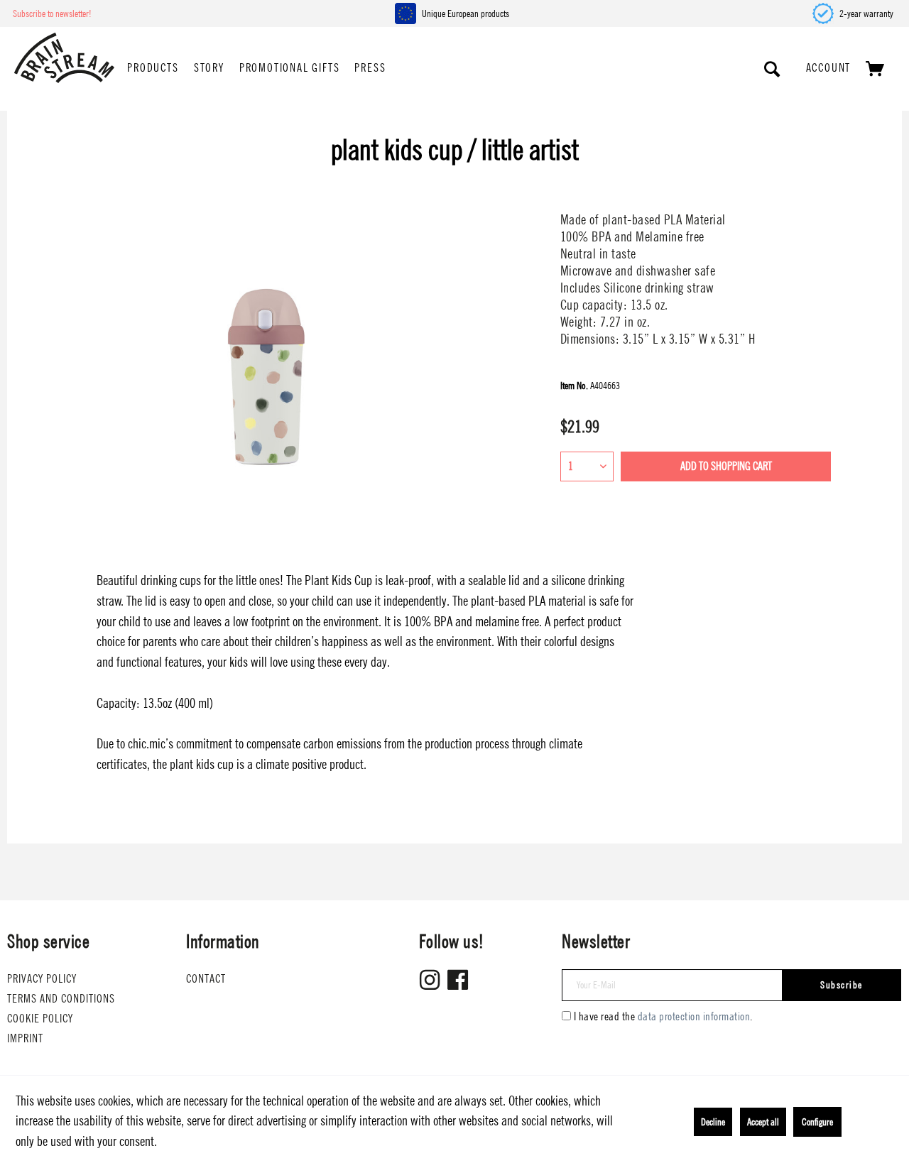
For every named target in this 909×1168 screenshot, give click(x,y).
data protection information (694, 1016)
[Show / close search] (772, 69)
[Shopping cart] (875, 69)
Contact (206, 979)
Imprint (25, 1038)
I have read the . (663, 1016)
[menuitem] (152, 69)
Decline (713, 1122)
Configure (817, 1122)
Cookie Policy (40, 1018)
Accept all (763, 1122)
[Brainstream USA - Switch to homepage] (64, 58)
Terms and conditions (61, 998)
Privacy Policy (42, 979)
